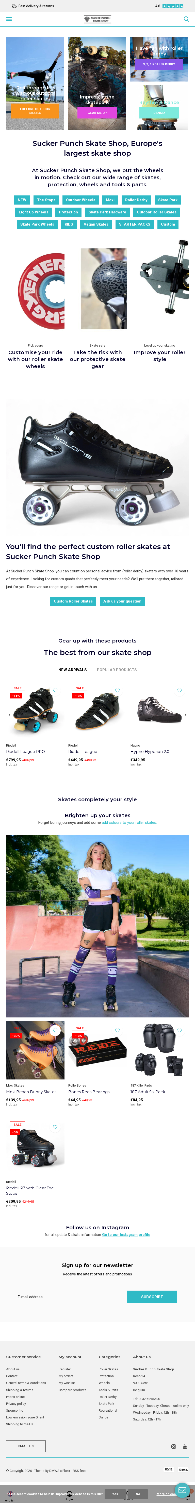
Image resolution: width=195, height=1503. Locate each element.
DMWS (54, 1471)
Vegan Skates (96, 224)
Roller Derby (136, 200)
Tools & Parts (108, 1390)
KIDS (69, 224)
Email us (26, 1446)
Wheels (104, 1383)
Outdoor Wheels (80, 200)
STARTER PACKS (134, 224)
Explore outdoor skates (35, 110)
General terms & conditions (26, 1383)
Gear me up (97, 113)
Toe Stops (46, 200)
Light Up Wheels (33, 212)
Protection (68, 212)
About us (13, 1369)
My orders (66, 1376)
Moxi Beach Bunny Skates (31, 1091)
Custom (168, 224)
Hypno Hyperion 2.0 (150, 751)
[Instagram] (173, 1446)
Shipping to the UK (20, 1424)
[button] (10, 19)
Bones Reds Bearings (88, 1091)
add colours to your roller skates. (129, 822)
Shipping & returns (19, 1390)
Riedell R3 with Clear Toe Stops (30, 1191)
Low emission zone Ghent (25, 1417)
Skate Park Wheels (37, 224)
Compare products (72, 1390)
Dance (103, 1417)
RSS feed (80, 1471)
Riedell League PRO (25, 751)
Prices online (15, 1397)
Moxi (110, 200)
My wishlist (67, 1383)
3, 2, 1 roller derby (159, 64)
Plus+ (66, 1471)
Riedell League (82, 751)
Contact (12, 1376)
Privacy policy (16, 1404)
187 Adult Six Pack (148, 1091)
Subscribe (152, 1297)
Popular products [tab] (117, 670)
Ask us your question (122, 601)
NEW (22, 200)
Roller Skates (108, 1369)
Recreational (108, 1410)
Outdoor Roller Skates (156, 212)
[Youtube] (185, 1446)
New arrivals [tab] (72, 670)
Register (65, 1369)
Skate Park (167, 200)
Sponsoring (14, 1410)
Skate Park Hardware (107, 212)
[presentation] (9, 714)
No (138, 1494)
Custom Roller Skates (73, 601)
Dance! (159, 113)
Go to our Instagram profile (126, 1234)
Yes (115, 1494)
